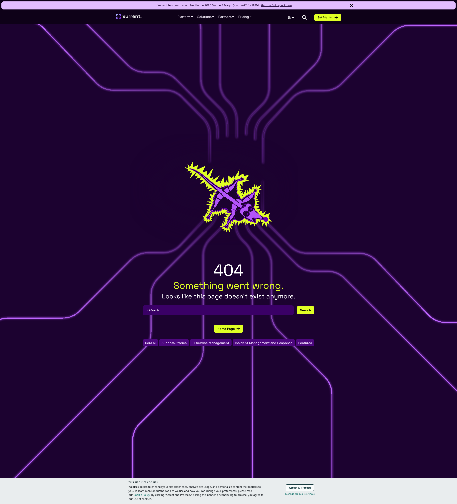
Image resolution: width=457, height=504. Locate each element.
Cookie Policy (142, 494)
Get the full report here (276, 5)
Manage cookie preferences (300, 493)
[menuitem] (185, 16)
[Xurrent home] (129, 18)
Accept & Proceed (300, 487)
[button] (226, 16)
